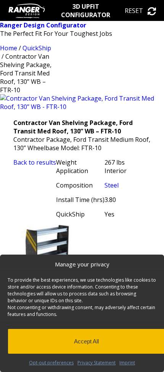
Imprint (127, 362)
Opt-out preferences (51, 362)
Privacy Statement (96, 362)
